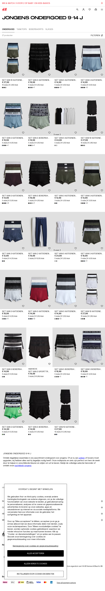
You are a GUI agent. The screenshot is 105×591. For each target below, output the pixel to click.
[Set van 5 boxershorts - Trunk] (39, 116)
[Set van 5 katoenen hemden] (65, 116)
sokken (82, 458)
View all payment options (66, 583)
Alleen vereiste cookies (35, 564)
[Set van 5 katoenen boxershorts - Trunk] (39, 58)
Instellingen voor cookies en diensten (35, 574)
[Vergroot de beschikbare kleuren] (4, 87)
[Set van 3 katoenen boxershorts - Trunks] (65, 174)
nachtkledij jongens (22, 465)
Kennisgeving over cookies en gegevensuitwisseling (35, 546)
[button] (57, 134)
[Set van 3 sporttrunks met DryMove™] (39, 347)
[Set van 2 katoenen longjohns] (39, 231)
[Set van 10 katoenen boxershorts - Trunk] (13, 58)
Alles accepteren (35, 553)
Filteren (95, 35)
